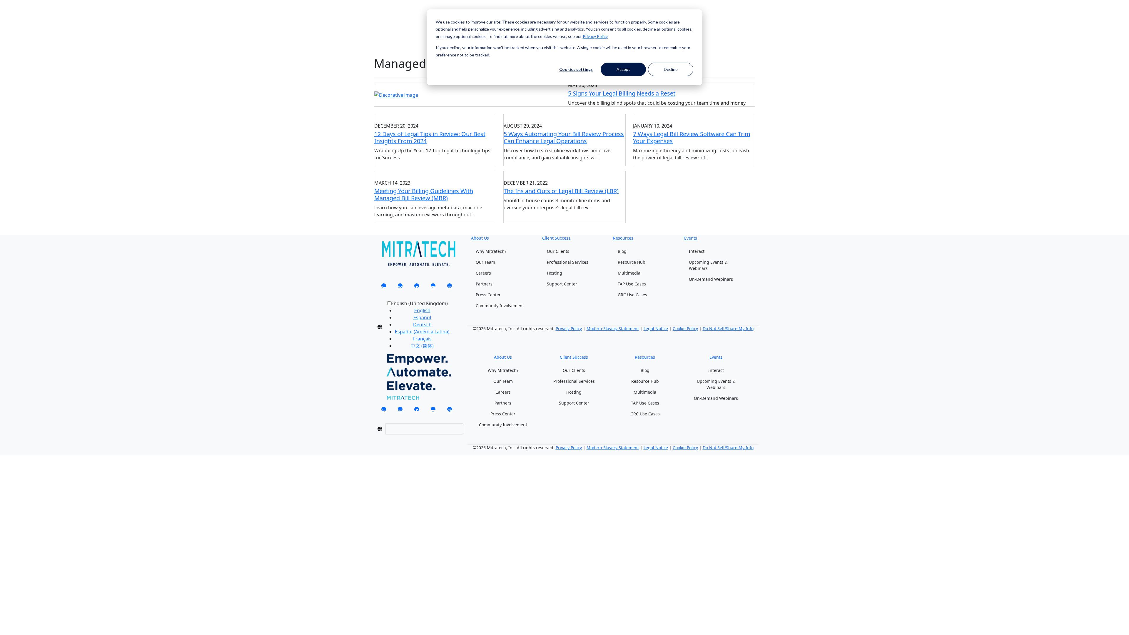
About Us (480, 238)
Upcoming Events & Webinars (708, 265)
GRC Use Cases (632, 295)
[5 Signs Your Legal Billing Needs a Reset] (396, 94)
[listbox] (417, 327)
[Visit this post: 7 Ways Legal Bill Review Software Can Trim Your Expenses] (694, 116)
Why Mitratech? (491, 251)
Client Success (556, 238)
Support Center (562, 284)
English (422, 310)
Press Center (488, 295)
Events (690, 238)
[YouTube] (433, 287)
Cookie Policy (685, 328)
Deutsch (422, 324)
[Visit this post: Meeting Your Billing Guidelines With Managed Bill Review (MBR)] (435, 173)
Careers (483, 273)
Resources (623, 238)
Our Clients (558, 251)
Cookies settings (576, 69)
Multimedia (629, 273)
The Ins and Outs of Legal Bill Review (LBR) (561, 191)
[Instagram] (449, 287)
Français (422, 338)
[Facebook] (416, 287)
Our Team (485, 262)
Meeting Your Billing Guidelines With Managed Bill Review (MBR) (423, 194)
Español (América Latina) (422, 331)
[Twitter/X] (400, 287)
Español (422, 317)
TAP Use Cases (632, 284)
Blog (622, 251)
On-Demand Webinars (711, 279)
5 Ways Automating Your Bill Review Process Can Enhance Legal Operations (564, 137)
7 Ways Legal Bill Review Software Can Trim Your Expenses (691, 137)
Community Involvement (500, 305)
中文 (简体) (422, 345)
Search (381, 17)
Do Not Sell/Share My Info (728, 328)
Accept (623, 69)
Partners (484, 284)
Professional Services (567, 262)
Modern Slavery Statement (613, 328)
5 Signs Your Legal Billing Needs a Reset (621, 93)
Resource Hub (631, 262)
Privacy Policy (595, 36)
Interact (696, 251)
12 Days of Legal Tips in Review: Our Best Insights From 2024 (429, 137)
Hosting (554, 273)
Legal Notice (656, 328)
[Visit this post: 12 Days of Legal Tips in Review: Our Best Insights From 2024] (435, 116)
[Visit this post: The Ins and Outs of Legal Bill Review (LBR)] (564, 173)
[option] (422, 310)
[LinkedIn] (384, 287)
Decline (671, 69)
